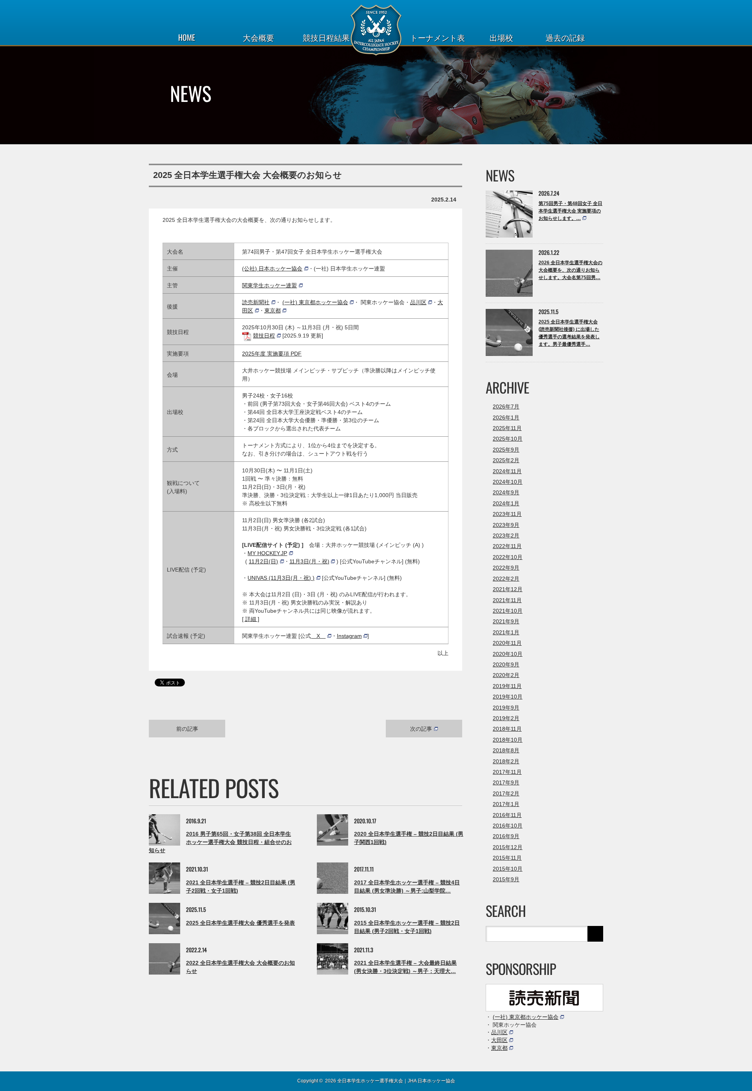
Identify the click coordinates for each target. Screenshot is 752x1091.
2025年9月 (506, 450)
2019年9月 (506, 707)
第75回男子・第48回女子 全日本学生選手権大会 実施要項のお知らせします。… (570, 211)
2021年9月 (506, 621)
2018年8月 (506, 750)
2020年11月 (507, 643)
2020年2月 (506, 675)
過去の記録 (565, 37)
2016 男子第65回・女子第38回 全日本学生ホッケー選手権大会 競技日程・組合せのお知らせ (220, 842)
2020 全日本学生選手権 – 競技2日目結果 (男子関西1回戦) (408, 838)
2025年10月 (507, 439)
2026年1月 (506, 417)
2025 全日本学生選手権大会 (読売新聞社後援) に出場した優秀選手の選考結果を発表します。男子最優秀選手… (569, 333)
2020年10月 (507, 654)
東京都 (272, 310)
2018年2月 (506, 761)
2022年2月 (506, 578)
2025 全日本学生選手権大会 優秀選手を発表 (240, 923)
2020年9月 (506, 664)
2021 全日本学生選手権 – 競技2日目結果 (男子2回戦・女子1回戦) (240, 886)
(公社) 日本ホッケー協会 (272, 268)
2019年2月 (506, 718)
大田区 (499, 1040)
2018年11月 (507, 729)
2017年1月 (506, 804)
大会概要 (258, 37)
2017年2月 (506, 793)
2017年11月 (507, 772)
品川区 (418, 302)
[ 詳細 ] (250, 619)
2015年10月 (507, 869)
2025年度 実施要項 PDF (272, 353)
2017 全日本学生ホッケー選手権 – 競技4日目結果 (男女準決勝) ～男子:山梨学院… (407, 886)
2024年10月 (507, 482)
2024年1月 (506, 503)
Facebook (166, 1080)
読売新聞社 (255, 302)
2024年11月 (507, 471)
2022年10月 (507, 557)
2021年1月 (506, 632)
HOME (186, 37)
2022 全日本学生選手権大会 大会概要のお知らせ (240, 967)
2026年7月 (506, 406)
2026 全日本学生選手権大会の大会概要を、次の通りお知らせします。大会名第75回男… (570, 270)
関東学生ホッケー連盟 (269, 285)
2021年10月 (507, 611)
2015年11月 (507, 858)
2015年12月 (507, 847)
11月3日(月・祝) (309, 561)
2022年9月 (506, 568)
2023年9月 (506, 525)
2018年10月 (507, 740)
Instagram (349, 636)
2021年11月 (507, 600)
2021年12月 (507, 589)
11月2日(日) (263, 561)
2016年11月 (507, 815)
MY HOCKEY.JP (267, 553)
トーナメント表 (437, 37)
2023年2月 (506, 535)
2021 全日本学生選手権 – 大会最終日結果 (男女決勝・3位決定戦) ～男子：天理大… (405, 967)
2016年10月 (507, 825)
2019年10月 (507, 696)
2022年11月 (507, 546)
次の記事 (421, 728)
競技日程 (264, 335)
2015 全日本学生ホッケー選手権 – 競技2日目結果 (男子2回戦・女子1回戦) (407, 927)
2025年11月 (507, 428)
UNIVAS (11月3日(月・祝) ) (281, 578)
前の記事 (187, 728)
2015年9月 (506, 879)
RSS (180, 1080)
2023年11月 (507, 514)
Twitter (152, 1080)
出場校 (501, 37)
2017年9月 (506, 782)
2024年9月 (506, 492)
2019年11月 (507, 686)
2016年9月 (506, 836)
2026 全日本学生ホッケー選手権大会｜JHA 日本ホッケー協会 (390, 1081)
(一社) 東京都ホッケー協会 (315, 302)
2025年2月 (506, 460)
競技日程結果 (326, 37)
